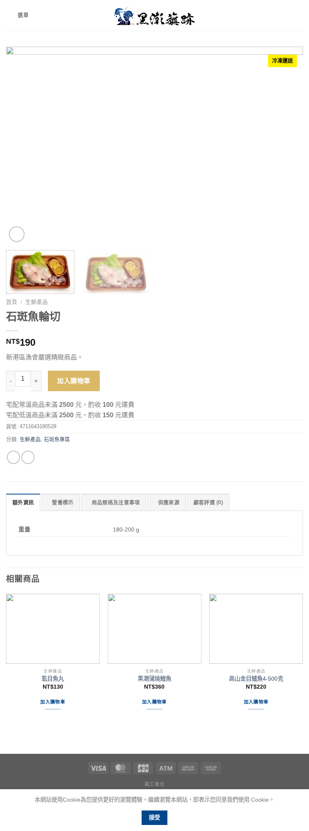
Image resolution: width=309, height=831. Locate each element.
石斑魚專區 (57, 439)
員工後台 (154, 784)
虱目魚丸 (52, 678)
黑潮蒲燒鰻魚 (154, 678)
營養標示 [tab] (62, 502)
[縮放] (17, 234)
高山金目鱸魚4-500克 (256, 678)
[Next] (287, 145)
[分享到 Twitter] (28, 457)
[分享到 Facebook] (13, 457)
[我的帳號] (285, 15)
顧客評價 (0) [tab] (208, 502)
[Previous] (22, 145)
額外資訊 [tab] (23, 502)
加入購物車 (73, 381)
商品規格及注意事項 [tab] (116, 502)
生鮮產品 (36, 302)
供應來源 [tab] (168, 502)
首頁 (11, 302)
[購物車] (299, 15)
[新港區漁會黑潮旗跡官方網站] (154, 15)
